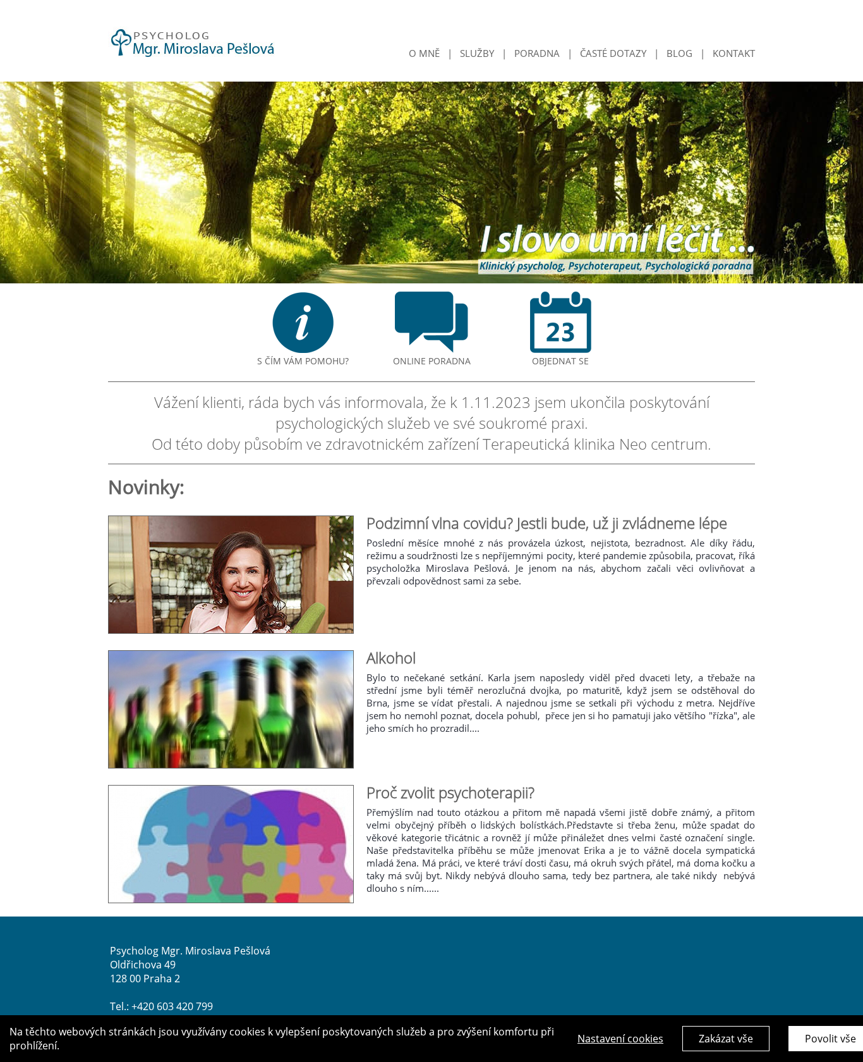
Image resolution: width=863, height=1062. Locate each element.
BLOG (679, 53)
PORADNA (537, 53)
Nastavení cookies (620, 1039)
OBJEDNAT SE (560, 361)
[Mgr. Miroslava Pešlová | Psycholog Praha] (192, 52)
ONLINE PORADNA (432, 361)
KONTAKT (734, 53)
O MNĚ (424, 53)
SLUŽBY (477, 53)
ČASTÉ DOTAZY (613, 53)
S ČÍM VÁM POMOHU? (303, 361)
